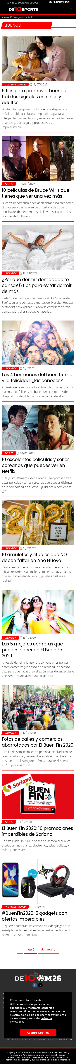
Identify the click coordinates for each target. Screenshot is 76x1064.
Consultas (40, 1039)
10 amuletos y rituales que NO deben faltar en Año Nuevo (34, 558)
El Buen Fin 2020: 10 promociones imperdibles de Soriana (37, 831)
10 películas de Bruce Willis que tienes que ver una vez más (35, 193)
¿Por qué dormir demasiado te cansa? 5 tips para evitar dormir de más (37, 285)
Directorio (26, 1039)
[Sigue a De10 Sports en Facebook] (34, 985)
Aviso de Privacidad (60, 1039)
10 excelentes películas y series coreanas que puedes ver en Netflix (36, 465)
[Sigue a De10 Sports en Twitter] (40, 985)
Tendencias (11, 1039)
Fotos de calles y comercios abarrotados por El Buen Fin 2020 (37, 742)
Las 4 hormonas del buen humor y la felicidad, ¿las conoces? (38, 378)
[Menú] (71, 9)
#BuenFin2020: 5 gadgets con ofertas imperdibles (34, 916)
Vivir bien (10, 273)
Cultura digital (15, 84)
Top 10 (8, 184)
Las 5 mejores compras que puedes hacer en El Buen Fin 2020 (33, 650)
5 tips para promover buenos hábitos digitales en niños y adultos (34, 97)
